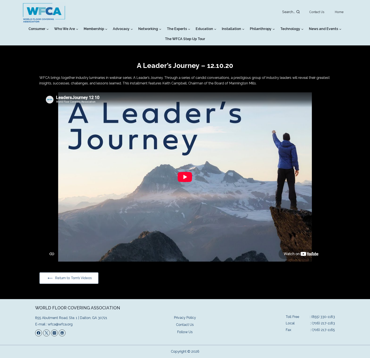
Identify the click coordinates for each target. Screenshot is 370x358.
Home (339, 12)
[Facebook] (38, 333)
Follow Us (185, 332)
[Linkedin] (62, 333)
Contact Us (316, 12)
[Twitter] (46, 333)
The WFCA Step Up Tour (185, 39)
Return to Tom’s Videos (73, 278)
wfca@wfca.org (60, 324)
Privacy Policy (185, 318)
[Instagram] (54, 333)
